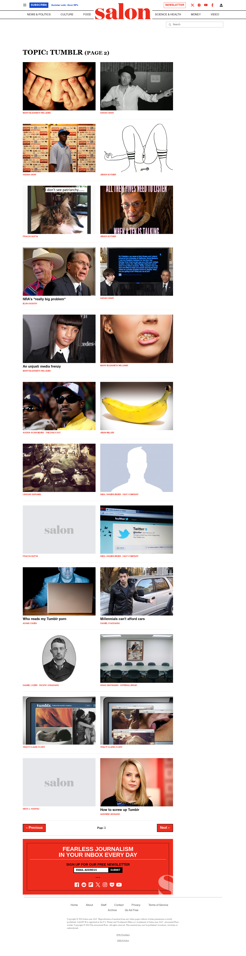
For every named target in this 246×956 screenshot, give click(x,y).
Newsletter (174, 5)
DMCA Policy (123, 941)
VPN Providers (123, 935)
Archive (112, 910)
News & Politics (39, 14)
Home (74, 905)
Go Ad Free (131, 910)
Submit (115, 870)
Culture (67, 14)
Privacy (136, 905)
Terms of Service (158, 905)
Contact (119, 905)
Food (87, 14)
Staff (103, 905)
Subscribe (39, 5)
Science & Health (168, 14)
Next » (165, 828)
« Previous (34, 828)
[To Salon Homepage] (123, 11)
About (89, 905)
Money (196, 14)
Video (215, 14)
